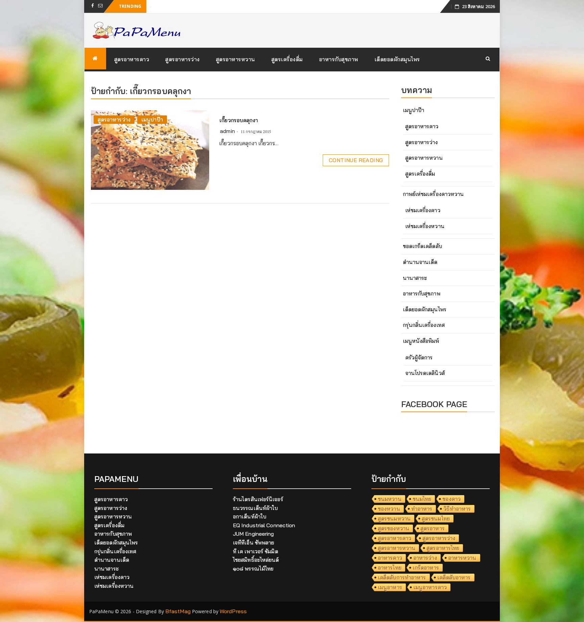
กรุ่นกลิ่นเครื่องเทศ (424, 324)
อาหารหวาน (462, 557)
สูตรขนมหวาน (394, 518)
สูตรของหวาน (393, 528)
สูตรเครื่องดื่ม (287, 59)
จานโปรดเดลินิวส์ (425, 373)
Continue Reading (356, 160)
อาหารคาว (390, 557)
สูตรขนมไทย (436, 518)
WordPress (233, 611)
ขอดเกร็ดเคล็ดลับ (422, 246)
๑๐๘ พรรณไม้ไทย (253, 568)
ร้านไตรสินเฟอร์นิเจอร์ (258, 499)
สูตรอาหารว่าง (182, 59)
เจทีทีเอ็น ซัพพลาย (253, 542)
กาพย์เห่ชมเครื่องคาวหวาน (433, 194)
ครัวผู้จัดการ (419, 357)
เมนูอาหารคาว (430, 587)
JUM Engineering (253, 533)
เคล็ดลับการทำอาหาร (402, 577)
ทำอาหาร (422, 508)
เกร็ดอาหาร (426, 567)
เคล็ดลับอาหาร (454, 577)
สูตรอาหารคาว (131, 59)
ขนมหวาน (390, 498)
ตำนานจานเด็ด (420, 262)
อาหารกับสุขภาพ (338, 59)
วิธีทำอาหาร (457, 508)
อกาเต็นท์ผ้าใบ (249, 516)
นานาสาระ (415, 277)
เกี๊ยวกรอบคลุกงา (238, 120)
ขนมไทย (422, 498)
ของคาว (451, 498)
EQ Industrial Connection (264, 525)
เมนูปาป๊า (152, 119)
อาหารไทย (390, 567)
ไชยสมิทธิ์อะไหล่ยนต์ (256, 559)
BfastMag (178, 611)
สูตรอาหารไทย (443, 548)
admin (227, 131)
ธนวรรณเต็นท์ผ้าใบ (255, 508)
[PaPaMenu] (95, 58)
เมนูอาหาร (390, 587)
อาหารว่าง (425, 557)
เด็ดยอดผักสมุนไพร (397, 59)
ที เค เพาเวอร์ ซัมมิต (255, 551)
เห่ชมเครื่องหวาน (424, 226)
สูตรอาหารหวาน (235, 59)
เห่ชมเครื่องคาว (422, 210)
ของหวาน (389, 508)
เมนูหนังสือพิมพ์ (421, 340)
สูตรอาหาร (432, 528)
